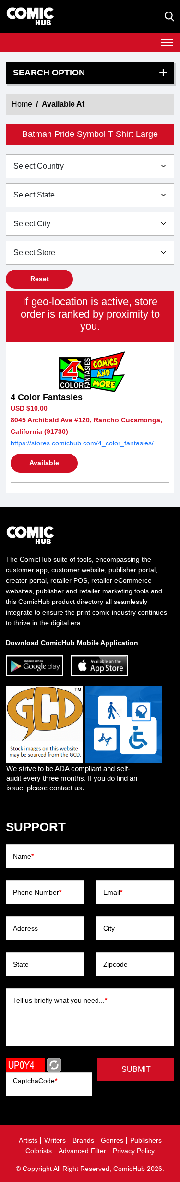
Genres (112, 1140)
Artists (28, 1140)
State (21, 964)
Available (44, 463)
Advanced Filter (82, 1151)
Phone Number (37, 892)
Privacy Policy (134, 1151)
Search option (49, 72)
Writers (55, 1140)
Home (22, 104)
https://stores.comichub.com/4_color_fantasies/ (82, 443)
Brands (83, 1140)
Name (23, 856)
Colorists (38, 1151)
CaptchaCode (35, 1080)
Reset (39, 279)
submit (136, 1069)
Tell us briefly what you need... (60, 1000)
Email (112, 892)
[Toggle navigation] (167, 42)
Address (25, 928)
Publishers (146, 1140)
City (109, 928)
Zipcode (115, 964)
